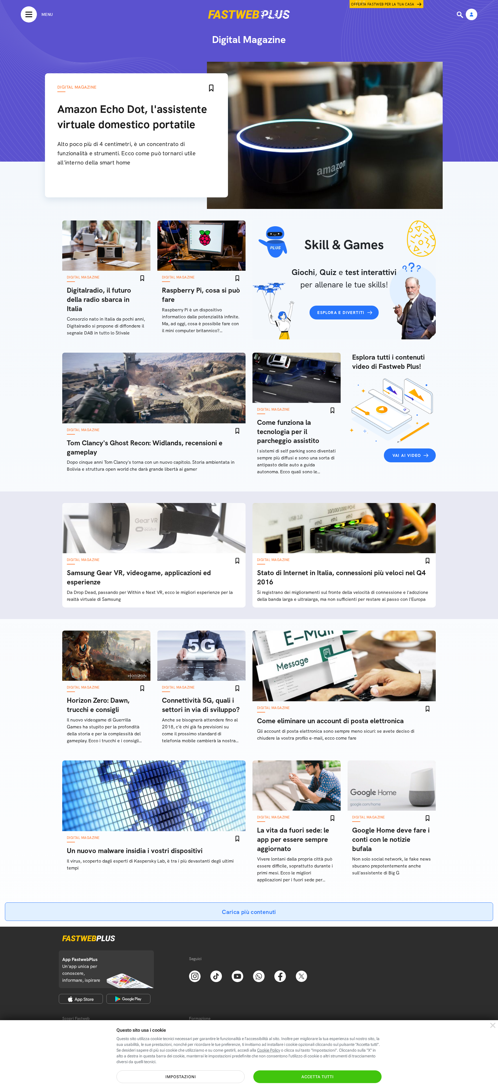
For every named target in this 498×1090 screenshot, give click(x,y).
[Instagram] (195, 975)
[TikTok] (216, 975)
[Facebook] (280, 975)
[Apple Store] (81, 999)
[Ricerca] (460, 14)
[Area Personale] (471, 15)
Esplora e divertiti (341, 312)
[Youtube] (237, 975)
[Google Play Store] (128, 999)
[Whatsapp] (259, 975)
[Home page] (249, 14)
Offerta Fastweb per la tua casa (382, 4)
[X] (301, 975)
